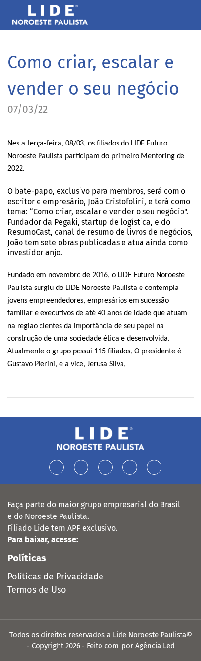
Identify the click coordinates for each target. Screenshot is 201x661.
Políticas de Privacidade (55, 576)
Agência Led (155, 645)
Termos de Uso (36, 589)
